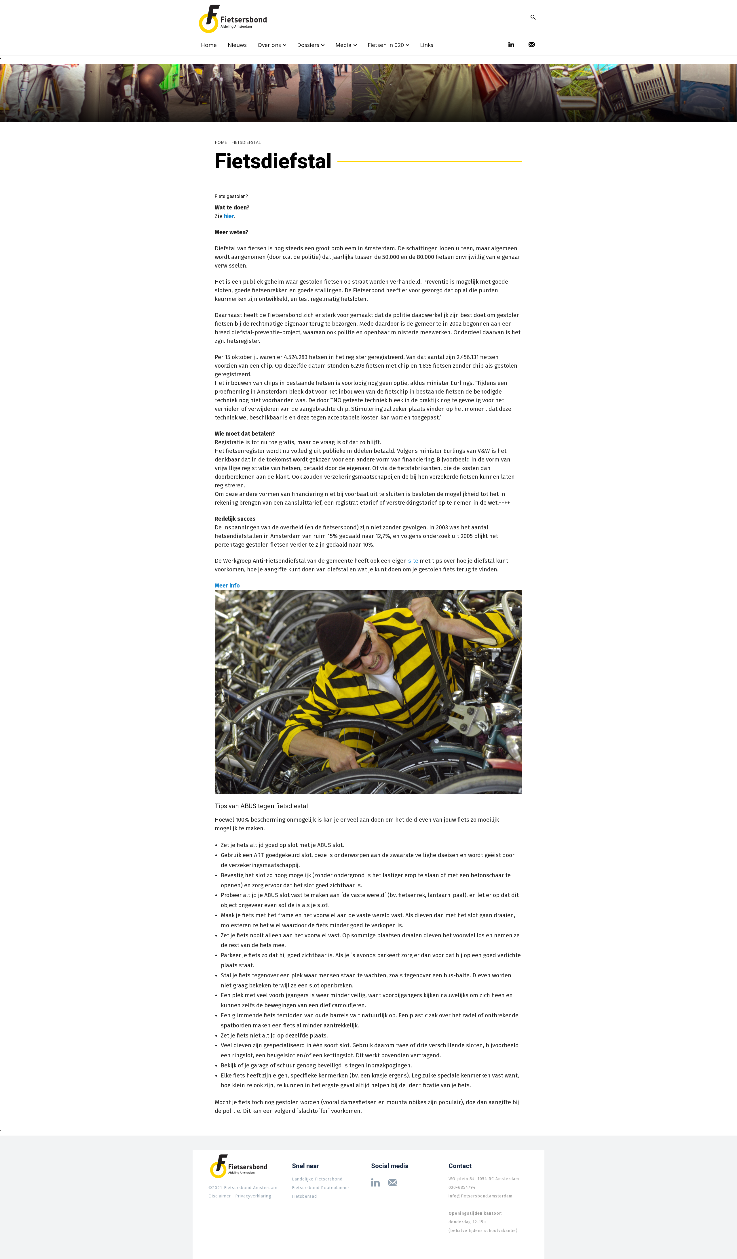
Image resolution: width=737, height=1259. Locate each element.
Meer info (227, 585)
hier (229, 216)
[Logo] (233, 19)
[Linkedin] (511, 45)
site (413, 560)
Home (221, 142)
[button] (533, 17)
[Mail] (531, 45)
